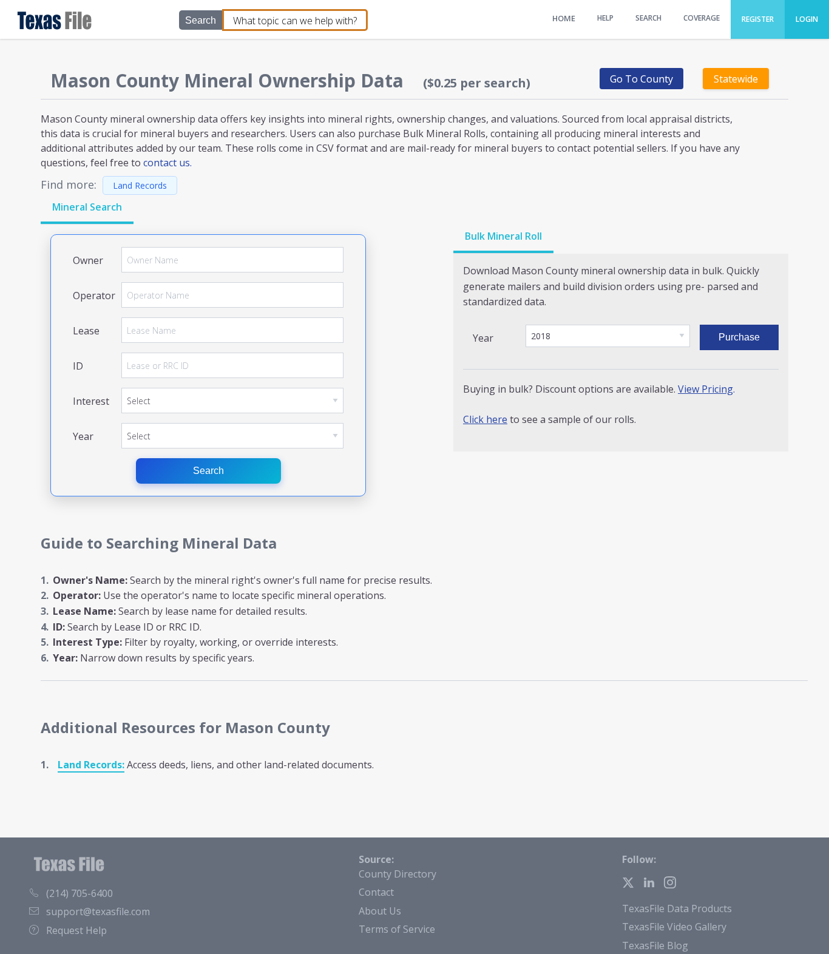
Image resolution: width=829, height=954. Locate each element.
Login (807, 19)
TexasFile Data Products (677, 908)
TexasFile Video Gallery (674, 926)
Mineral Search (87, 207)
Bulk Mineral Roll (503, 236)
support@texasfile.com (98, 911)
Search (208, 470)
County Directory (397, 874)
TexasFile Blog (655, 945)
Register (758, 19)
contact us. (167, 162)
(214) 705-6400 (79, 893)
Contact (376, 892)
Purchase (739, 337)
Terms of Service (397, 929)
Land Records (140, 185)
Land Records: (91, 764)
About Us (380, 911)
